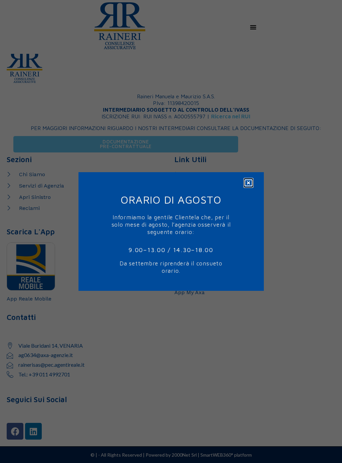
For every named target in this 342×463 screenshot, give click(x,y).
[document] (171, 231)
